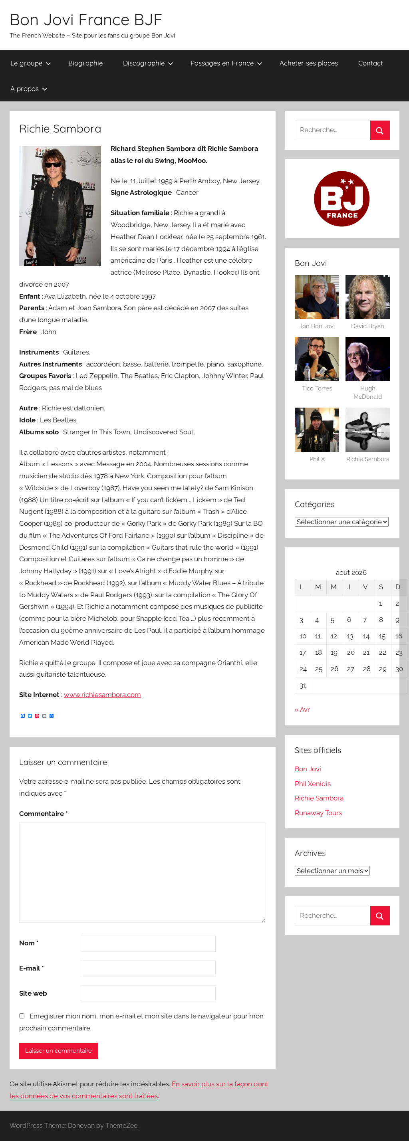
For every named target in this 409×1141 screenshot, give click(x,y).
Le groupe (26, 63)
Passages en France (222, 63)
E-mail (31, 968)
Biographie (85, 63)
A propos (24, 88)
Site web (33, 993)
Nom (29, 943)
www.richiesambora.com (102, 695)
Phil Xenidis (313, 784)
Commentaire (43, 814)
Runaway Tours (318, 813)
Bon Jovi (308, 769)
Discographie (144, 63)
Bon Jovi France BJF (86, 19)
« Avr (302, 709)
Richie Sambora (319, 798)
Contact (370, 63)
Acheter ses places (309, 63)
